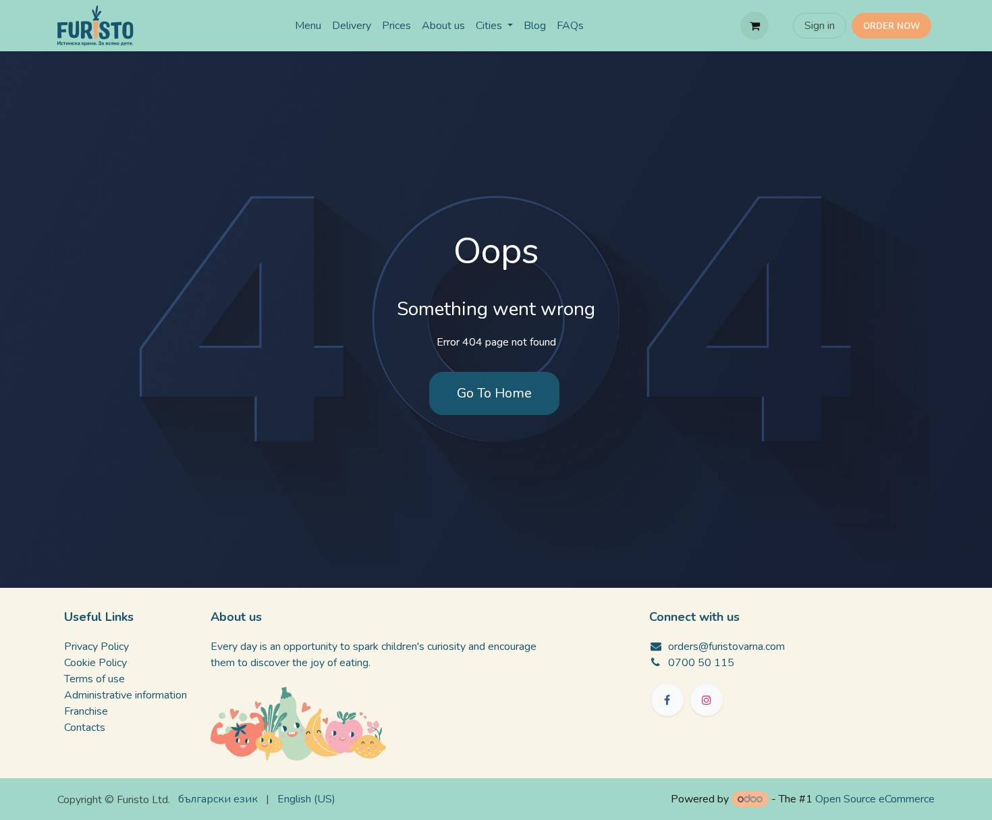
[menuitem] (308, 25)
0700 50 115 (701, 662)
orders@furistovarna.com (726, 646)
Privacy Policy (96, 646)
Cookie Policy (95, 662)
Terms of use (94, 679)
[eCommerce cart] (754, 25)
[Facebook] (667, 700)
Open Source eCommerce (875, 799)
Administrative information (125, 695)
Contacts (84, 727)
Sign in (819, 25)
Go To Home (494, 393)
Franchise (86, 711)
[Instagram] (706, 700)
